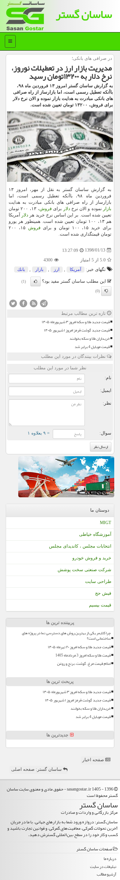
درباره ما (110, 858)
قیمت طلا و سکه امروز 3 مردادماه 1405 (83, 655)
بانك (21, 269)
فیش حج (103, 593)
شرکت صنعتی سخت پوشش (84, 569)
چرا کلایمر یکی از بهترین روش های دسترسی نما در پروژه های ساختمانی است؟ (66, 635)
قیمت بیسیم (100, 605)
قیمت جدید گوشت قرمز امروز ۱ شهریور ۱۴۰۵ (77, 330)
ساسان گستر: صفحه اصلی (37, 769)
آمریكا (75, 269)
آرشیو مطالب (106, 874)
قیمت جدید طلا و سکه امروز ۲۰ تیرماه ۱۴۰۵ (79, 647)
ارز (57, 269)
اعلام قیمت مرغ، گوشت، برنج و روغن (84, 663)
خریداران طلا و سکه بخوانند (89, 338)
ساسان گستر (84, 14)
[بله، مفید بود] (35, 281)
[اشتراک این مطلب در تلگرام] (43, 303)
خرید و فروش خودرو (91, 558)
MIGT (105, 522)
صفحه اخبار (93, 759)
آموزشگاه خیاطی (95, 534)
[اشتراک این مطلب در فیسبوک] (23, 303)
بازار (107, 208)
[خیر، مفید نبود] (106, 291)
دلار (66, 208)
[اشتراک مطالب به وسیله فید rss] (33, 303)
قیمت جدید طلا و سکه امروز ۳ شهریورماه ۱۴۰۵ (76, 322)
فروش (45, 208)
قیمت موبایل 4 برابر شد (92, 347)
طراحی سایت (98, 581)
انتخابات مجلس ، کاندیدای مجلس (80, 546)
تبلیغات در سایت (103, 866)
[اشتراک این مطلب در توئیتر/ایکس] (13, 303)
